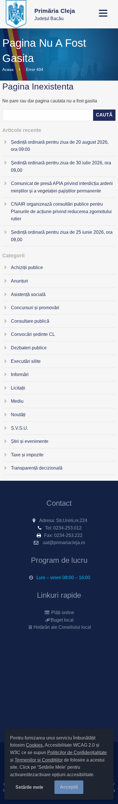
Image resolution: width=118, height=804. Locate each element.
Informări (20, 374)
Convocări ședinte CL (33, 334)
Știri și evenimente (29, 441)
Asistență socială (28, 294)
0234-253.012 (67, 527)
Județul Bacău (54, 14)
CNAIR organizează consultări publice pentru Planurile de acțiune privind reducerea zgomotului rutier (61, 211)
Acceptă (69, 786)
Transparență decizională (36, 468)
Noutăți (18, 414)
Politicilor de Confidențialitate (77, 752)
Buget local (62, 620)
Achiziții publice (27, 267)
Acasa (7, 69)
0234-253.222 (68, 535)
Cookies (34, 745)
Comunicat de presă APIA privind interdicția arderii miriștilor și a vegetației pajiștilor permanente (62, 187)
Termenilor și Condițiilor (39, 760)
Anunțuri (19, 281)
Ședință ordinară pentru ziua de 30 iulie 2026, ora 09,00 (61, 166)
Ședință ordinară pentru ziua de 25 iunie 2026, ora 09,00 (62, 236)
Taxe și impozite (27, 454)
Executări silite (26, 361)
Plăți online (62, 612)
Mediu (17, 401)
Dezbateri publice (29, 347)
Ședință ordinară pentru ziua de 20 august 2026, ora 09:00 (60, 146)
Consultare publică (30, 321)
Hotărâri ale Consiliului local (62, 627)
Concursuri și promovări (35, 307)
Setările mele (29, 787)
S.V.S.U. (19, 428)
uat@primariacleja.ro (64, 542)
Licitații (18, 388)
